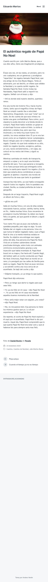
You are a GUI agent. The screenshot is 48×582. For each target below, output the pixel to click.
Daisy (8, 484)
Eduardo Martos (12, 6)
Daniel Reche (16, 341)
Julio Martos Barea (36, 349)
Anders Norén (28, 577)
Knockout (11, 525)
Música (9, 440)
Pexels (28, 341)
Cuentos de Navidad (21, 349)
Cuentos (9, 349)
